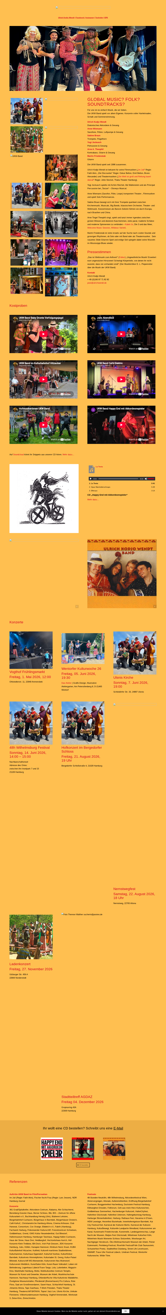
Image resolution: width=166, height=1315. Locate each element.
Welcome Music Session (98, 228)
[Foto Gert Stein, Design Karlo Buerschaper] (83, 1149)
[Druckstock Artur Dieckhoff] (61, 282)
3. (93, 491)
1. (93, 483)
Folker (122, 257)
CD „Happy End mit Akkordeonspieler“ (107, 495)
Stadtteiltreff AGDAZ (76, 1097)
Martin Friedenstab (96, 156)
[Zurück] (15, 58)
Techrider (99, 18)
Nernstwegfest (124, 889)
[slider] (151, 478)
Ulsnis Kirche (123, 677)
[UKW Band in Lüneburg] (26, 282)
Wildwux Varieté (118, 228)
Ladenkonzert (20, 964)
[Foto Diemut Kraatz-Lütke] (26, 139)
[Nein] (163, 1311)
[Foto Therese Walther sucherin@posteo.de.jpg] (61, 111)
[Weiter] (151, 58)
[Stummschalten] (146, 479)
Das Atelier (66, 683)
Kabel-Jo (129, 224)
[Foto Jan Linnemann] (26, 224)
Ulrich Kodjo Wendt (66, 18)
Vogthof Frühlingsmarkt (27, 672)
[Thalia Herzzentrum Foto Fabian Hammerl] (61, 139)
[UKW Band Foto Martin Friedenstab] (61, 224)
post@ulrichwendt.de (96, 283)
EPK (106, 18)
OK (125, 1311)
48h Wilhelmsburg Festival (29, 747)
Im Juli (141, 170)
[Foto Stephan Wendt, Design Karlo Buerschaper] (122, 573)
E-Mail (118, 1128)
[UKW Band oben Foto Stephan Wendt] (26, 168)
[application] (122, 478)
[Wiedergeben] (90, 479)
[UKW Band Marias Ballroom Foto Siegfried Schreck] (61, 252)
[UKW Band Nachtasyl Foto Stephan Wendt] (61, 168)
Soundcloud (18, 454)
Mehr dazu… (68, 454)
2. (99, 487)
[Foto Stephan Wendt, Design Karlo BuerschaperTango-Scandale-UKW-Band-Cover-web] (44, 573)
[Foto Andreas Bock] (61, 196)
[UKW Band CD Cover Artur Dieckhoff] (52, 1149)
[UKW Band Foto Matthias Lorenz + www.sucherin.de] (26, 111)
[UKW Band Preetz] (26, 252)
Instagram (90, 18)
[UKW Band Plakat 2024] (26, 196)
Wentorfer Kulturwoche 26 (81, 669)
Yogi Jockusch (94, 142)
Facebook (80, 18)
